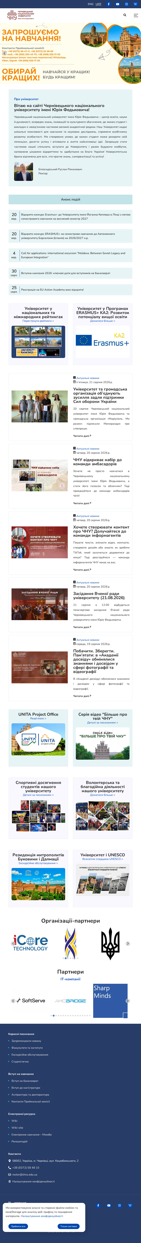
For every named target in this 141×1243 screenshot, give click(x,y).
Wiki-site (17, 1128)
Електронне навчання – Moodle (32, 1135)
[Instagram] (126, 4)
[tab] (63, 958)
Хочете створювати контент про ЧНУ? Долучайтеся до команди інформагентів (101, 531)
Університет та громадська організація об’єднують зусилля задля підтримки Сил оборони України (100, 395)
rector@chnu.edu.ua (24, 1175)
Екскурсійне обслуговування (30, 1055)
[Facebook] (108, 4)
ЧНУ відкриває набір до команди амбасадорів (97, 462)
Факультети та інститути (27, 1048)
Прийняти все (18, 1226)
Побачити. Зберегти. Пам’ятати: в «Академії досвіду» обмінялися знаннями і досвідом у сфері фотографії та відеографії (95, 661)
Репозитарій (19, 1141)
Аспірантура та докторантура (30, 1095)
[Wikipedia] (135, 4)
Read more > (38, 718)
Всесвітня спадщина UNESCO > (102, 859)
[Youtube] (117, 4)
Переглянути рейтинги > (38, 321)
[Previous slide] (13, 943)
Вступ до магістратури (26, 1088)
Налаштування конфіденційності (33, 1181)
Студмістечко (20, 1062)
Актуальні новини (87, 378)
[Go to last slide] (4, 53)
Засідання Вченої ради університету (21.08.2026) (99, 595)
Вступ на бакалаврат (25, 1081)
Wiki (14, 1121)
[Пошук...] (124, 15)
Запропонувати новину (26, 1041)
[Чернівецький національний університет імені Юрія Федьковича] (20, 15)
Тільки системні (68, 1226)
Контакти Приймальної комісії (31, 1101)
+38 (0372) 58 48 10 (25, 1168)
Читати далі (81, 436)
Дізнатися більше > (102, 321)
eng (91, 4)
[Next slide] (136, 53)
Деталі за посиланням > (102, 723)
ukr (98, 4)
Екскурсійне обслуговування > (38, 863)
